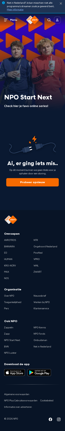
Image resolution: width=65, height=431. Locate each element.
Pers (6, 308)
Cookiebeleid (46, 400)
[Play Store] (39, 372)
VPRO (37, 259)
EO (5, 253)
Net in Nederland (42, 346)
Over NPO (9, 296)
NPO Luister (10, 353)
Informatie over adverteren (18, 407)
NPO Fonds (39, 334)
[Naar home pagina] (32, 20)
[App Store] (14, 372)
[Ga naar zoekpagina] (49, 20)
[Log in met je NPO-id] (57, 20)
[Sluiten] (61, 3)
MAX (6, 272)
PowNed (38, 253)
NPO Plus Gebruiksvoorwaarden (20, 400)
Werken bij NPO (42, 302)
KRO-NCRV (10, 265)
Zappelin (8, 327)
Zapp (7, 334)
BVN (6, 346)
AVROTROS (10, 240)
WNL (36, 265)
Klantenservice (41, 308)
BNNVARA (9, 246)
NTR (36, 240)
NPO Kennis (40, 327)
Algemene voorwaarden (16, 394)
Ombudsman (40, 340)
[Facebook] (50, 420)
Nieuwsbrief (40, 296)
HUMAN (8, 259)
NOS (6, 278)
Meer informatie (15, 9)
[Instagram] (59, 420)
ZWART (38, 272)
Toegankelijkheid (12, 302)
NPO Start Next (12, 340)
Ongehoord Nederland (45, 246)
